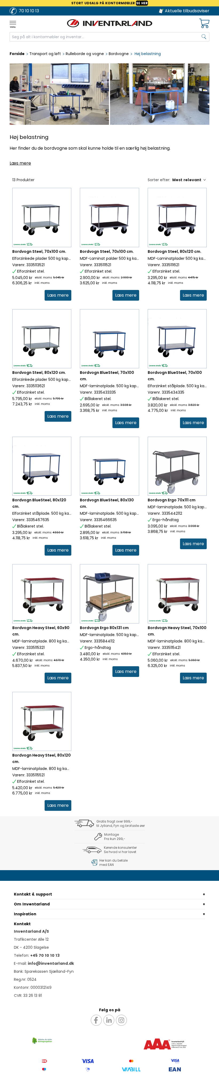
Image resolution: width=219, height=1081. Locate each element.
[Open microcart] (204, 23)
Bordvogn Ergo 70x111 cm (171, 500)
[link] (58, 295)
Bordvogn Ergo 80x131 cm (104, 627)
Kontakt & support (33, 894)
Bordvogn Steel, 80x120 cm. (174, 251)
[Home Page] (109, 23)
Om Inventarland (32, 904)
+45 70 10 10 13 (45, 955)
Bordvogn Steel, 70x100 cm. (39, 251)
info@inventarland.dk (51, 963)
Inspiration (25, 914)
